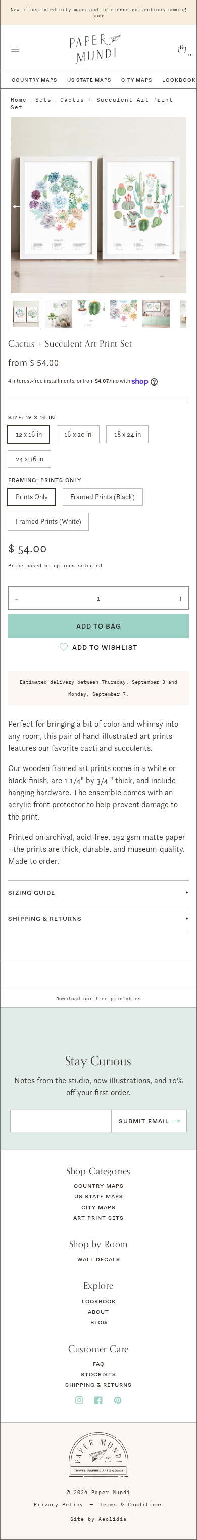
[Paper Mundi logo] (96, 49)
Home (19, 99)
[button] (15, 49)
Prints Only (32, 496)
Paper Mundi (110, 1492)
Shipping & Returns (98, 1385)
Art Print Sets (98, 1218)
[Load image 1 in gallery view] (26, 314)
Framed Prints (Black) (102, 496)
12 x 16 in (29, 433)
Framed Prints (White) (48, 521)
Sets (43, 99)
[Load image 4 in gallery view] (124, 314)
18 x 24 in (127, 433)
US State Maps (89, 80)
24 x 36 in (29, 458)
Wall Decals (98, 1259)
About (98, 1312)
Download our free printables (98, 998)
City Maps (136, 80)
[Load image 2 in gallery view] (58, 314)
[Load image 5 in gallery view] (156, 314)
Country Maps (34, 80)
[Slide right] (180, 207)
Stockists (98, 1374)
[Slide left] (17, 207)
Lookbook (99, 1301)
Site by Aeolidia (98, 1519)
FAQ (99, 1364)
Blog (98, 1322)
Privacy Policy (58, 1504)
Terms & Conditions (131, 1504)
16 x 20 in (77, 433)
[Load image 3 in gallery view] (91, 314)
